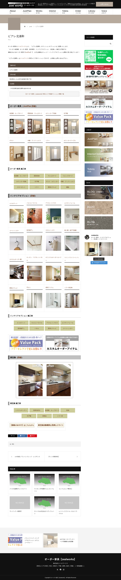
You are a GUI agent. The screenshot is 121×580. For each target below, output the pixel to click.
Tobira (65, 12)
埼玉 (9, 39)
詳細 (33, 196)
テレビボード (52, 176)
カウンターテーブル (70, 140)
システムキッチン (21, 410)
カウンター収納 (21, 181)
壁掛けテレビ (52, 187)
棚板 (67, 187)
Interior (53, 12)
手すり (29, 287)
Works (39, 12)
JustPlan (27, 12)
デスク (12, 140)
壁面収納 (37, 176)
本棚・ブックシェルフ (34, 140)
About (13, 12)
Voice (104, 12)
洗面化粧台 (36, 410)
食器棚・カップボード (16, 113)
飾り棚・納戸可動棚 (70, 230)
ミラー (48, 140)
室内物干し (30, 230)
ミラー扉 (60, 416)
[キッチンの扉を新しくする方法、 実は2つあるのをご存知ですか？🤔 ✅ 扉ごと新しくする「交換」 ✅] (106, 249)
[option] (25, 540)
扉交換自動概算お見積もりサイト (51, 425)
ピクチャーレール (69, 203)
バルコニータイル (32, 203)
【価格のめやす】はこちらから (22, 425)
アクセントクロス (51, 203)
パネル (37, 328)
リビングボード (68, 176)
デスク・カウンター (52, 181)
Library (91, 12)
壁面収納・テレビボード (35, 113)
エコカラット (13, 203)
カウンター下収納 (51, 113)
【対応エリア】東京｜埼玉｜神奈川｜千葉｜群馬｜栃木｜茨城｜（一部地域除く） (60, 566)
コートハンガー (14, 230)
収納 (67, 410)
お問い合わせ (104, 4)
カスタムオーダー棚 (15, 259)
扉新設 (44, 416)
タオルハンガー (50, 230)
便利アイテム (50, 287)
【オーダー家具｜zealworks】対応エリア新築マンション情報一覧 (44, 94)
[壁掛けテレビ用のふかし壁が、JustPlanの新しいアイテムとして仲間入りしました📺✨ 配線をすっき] (91, 249)
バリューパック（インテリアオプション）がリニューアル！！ (32, 540)
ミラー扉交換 (68, 287)
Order (78, 12)
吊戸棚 (66, 113)
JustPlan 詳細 (29, 106)
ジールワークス (22, 46)
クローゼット (21, 187)
